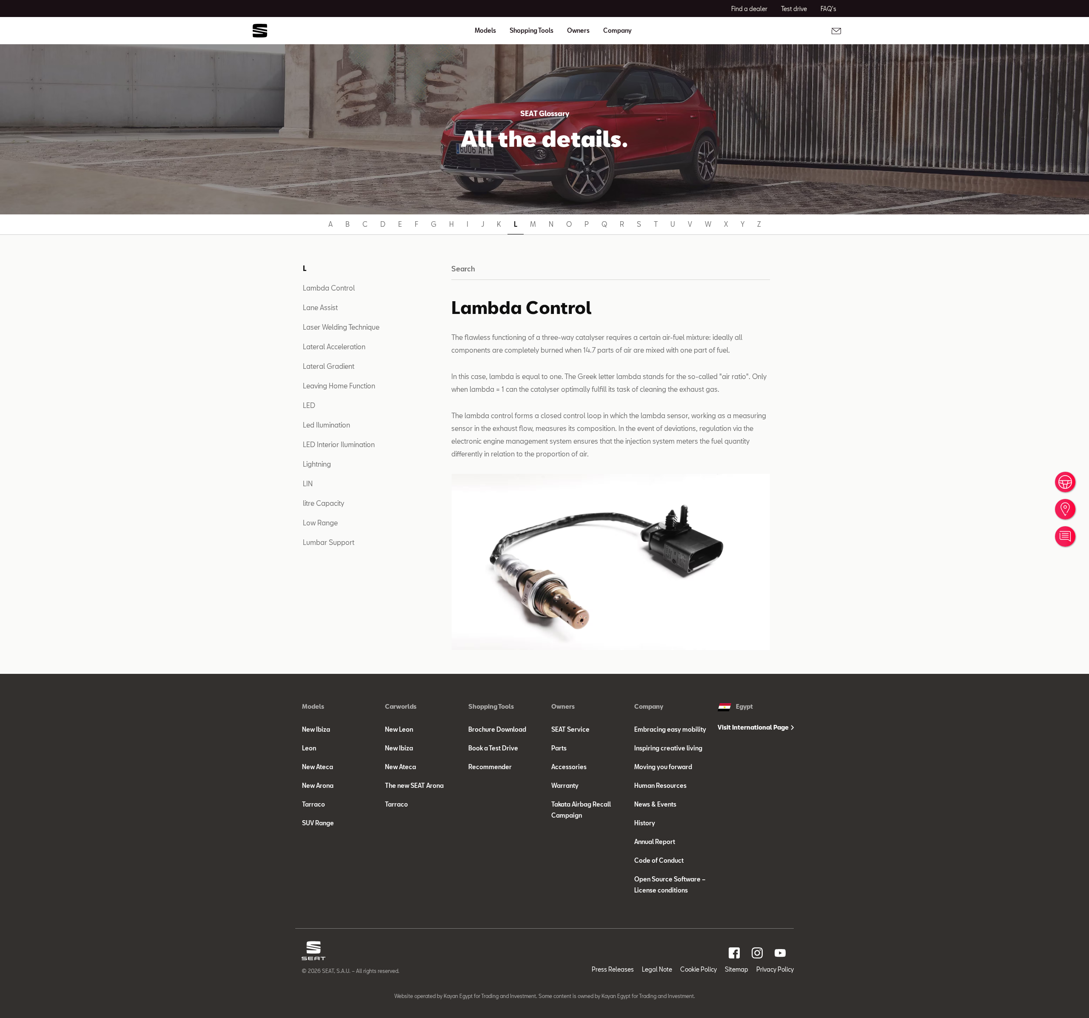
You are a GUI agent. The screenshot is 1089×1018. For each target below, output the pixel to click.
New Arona (318, 785)
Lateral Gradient (328, 366)
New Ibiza (316, 729)
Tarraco (313, 804)
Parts (559, 748)
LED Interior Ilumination (339, 444)
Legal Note (657, 969)
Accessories (569, 766)
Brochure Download (497, 729)
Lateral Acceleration (334, 346)
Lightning (317, 464)
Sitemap (736, 969)
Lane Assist (320, 307)
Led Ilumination (326, 425)
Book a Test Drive (493, 748)
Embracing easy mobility (670, 729)
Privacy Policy (775, 969)
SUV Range (318, 823)
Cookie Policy (698, 969)
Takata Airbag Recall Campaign (581, 810)
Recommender (490, 766)
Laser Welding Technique (341, 327)
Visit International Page (754, 727)
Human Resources (660, 785)
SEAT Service (570, 729)
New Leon (399, 729)
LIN (308, 483)
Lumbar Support (328, 542)
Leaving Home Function (339, 386)
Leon (309, 748)
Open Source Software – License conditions (669, 884)
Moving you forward (663, 766)
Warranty (565, 785)
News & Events (655, 804)
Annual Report (654, 841)
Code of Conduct (659, 860)
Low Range (320, 523)
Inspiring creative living (668, 748)
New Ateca (317, 766)
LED (309, 405)
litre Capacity (323, 503)
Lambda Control (329, 288)
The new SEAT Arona (414, 785)
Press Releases (613, 969)
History (644, 823)
